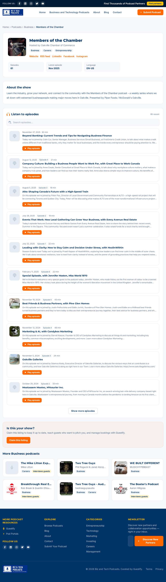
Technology (92, 530)
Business (28, 27)
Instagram (82, 56)
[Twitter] (37, 3)
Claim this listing (18, 440)
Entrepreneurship (63, 50)
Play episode (34, 148)
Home (42, 12)
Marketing (91, 536)
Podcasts (16, 27)
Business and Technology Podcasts (69, 12)
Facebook (69, 56)
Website (33, 56)
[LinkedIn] (25, 3)
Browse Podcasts (53, 525)
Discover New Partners (150, 541)
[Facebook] (19, 3)
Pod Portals (12, 533)
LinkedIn (57, 56)
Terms (149, 569)
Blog (106, 12)
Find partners (155, 3)
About (96, 12)
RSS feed (45, 56)
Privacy (159, 569)
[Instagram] (31, 3)
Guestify (10, 528)
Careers (47, 50)
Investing (91, 541)
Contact (117, 12)
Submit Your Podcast (55, 546)
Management (93, 551)
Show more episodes (83, 410)
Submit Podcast (152, 12)
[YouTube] (43, 3)
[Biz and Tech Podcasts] (13, 12)
